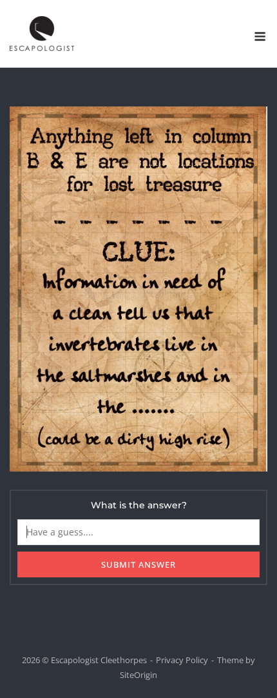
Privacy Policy (182, 660)
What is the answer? (139, 505)
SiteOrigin (138, 675)
